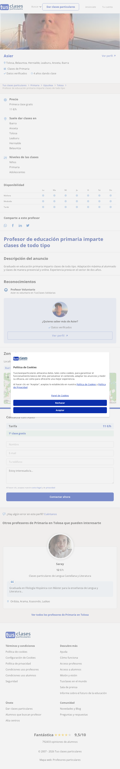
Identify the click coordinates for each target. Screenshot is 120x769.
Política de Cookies (86, 384)
